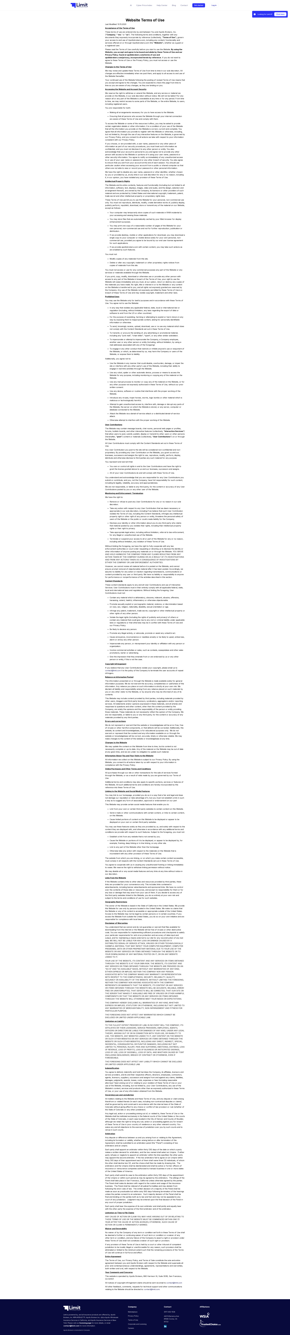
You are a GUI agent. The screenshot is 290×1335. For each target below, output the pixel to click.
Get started (198, 5)
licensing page (85, 1323)
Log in (214, 5)
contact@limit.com (113, 670)
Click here (280, 14)
